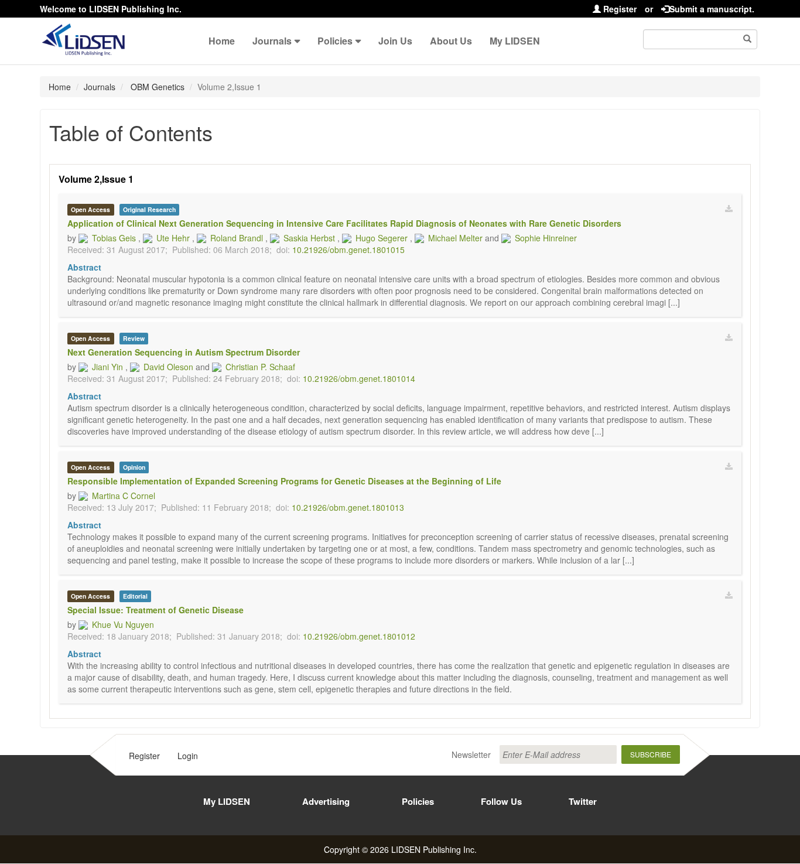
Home (221, 40)
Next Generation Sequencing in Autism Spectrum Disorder (183, 352)
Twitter (583, 801)
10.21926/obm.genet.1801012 (359, 636)
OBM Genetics (156, 87)
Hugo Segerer (381, 238)
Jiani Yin (107, 367)
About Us (451, 40)
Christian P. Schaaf (260, 367)
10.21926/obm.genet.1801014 (359, 378)
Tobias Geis (114, 238)
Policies (335, 40)
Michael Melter (455, 238)
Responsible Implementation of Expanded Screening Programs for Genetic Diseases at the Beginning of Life (284, 481)
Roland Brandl (236, 238)
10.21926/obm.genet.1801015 (348, 249)
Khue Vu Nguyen (123, 624)
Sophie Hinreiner (546, 238)
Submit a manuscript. (711, 9)
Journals (272, 40)
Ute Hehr (173, 238)
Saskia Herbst (309, 238)
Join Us (395, 40)
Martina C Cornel (123, 495)
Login (187, 755)
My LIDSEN (515, 40)
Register (619, 9)
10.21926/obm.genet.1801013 (348, 507)
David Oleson (168, 367)
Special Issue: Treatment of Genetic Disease (155, 610)
